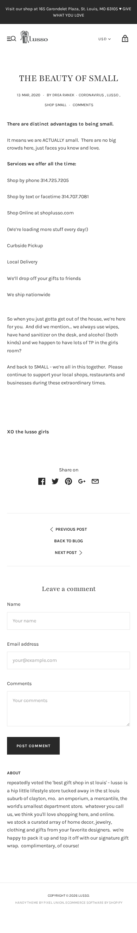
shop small (55, 105)
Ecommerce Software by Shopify (93, 903)
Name (13, 604)
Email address (23, 644)
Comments (83, 105)
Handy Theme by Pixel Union (39, 903)
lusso (112, 95)
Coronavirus (91, 95)
